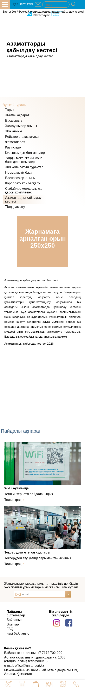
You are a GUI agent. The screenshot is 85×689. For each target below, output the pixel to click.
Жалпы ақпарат (17, 115)
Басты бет (9, 11)
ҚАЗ (15, 4)
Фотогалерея (15, 142)
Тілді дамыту (15, 206)
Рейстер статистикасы (22, 136)
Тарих (9, 110)
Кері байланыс (18, 633)
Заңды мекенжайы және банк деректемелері (23, 160)
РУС (23, 4)
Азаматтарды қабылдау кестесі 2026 (29, 343)
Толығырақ (12, 500)
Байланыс (14, 620)
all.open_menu (5, 4)
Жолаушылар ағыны (21, 126)
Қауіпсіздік (13, 147)
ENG (30, 4)
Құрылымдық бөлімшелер (25, 152)
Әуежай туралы (29, 11)
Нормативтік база (18, 172)
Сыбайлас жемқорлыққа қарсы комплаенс (23, 190)
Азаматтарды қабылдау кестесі (63, 11)
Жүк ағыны (13, 131)
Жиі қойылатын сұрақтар (24, 167)
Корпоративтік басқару (22, 183)
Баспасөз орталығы (20, 178)
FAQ (10, 629)
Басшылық (13, 120)
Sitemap (13, 624)
